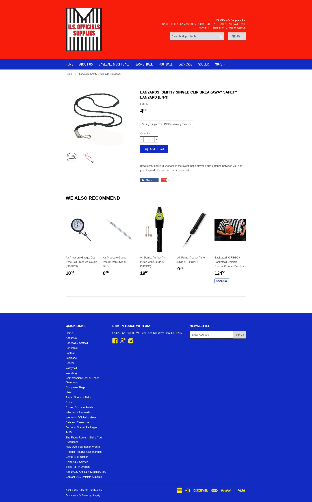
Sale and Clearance (77, 422)
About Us (86, 64)
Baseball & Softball (114, 64)
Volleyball (71, 368)
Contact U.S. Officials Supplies (84, 476)
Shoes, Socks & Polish (79, 407)
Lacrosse (185, 64)
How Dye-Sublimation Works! (83, 446)
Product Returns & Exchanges (84, 451)
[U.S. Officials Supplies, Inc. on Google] (123, 342)
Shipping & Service (77, 461)
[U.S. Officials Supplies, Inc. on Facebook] (115, 342)
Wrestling (71, 373)
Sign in (217, 27)
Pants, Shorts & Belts (78, 397)
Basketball (144, 64)
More (219, 64)
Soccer (203, 64)
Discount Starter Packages (82, 427)
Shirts (69, 402)
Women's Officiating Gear (81, 417)
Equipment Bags (75, 387)
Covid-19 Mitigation (77, 456)
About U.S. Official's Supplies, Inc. (86, 471)
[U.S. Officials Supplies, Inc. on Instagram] (131, 342)
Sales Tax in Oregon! (78, 466)
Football (165, 64)
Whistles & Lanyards (78, 412)
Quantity (145, 133)
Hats (68, 392)
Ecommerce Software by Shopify (83, 495)
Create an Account (236, 27)
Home (69, 64)
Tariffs (69, 432)
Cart (240, 36)
